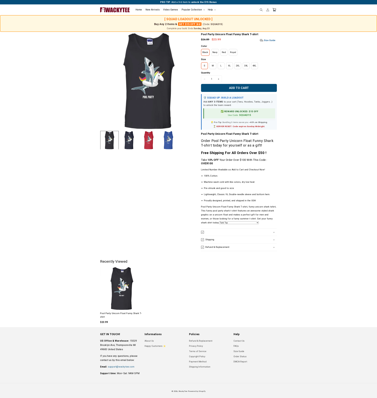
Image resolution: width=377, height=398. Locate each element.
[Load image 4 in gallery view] (168, 140)
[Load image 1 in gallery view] (109, 140)
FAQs (236, 346)
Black (205, 52)
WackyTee (183, 391)
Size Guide (269, 40)
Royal (233, 52)
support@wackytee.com (121, 366)
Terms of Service (197, 351)
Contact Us (239, 341)
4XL (255, 65)
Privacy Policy (196, 346)
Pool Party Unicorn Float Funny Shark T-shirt (121, 315)
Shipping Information (199, 367)
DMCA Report (240, 361)
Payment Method (197, 361)
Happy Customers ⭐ (155, 346)
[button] (193, 9)
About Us (149, 341)
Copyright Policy (197, 356)
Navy (215, 52)
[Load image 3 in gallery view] (149, 140)
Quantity (205, 72)
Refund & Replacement (201, 341)
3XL (246, 65)
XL (229, 65)
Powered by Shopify (197, 391)
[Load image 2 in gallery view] (129, 140)
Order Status (240, 356)
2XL (238, 65)
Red (224, 52)
